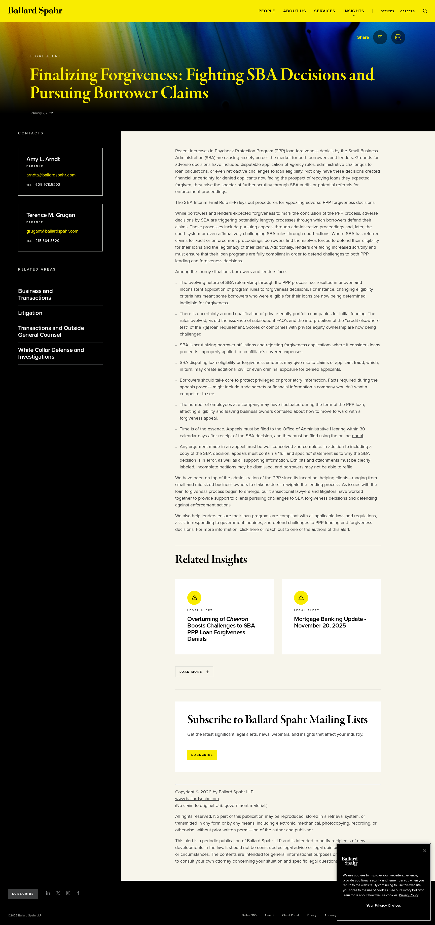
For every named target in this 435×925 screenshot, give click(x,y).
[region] (384, 882)
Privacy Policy (408, 895)
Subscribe (23, 894)
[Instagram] (68, 893)
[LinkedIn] (48, 893)
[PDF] (398, 37)
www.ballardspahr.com (197, 798)
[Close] (424, 850)
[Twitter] (58, 893)
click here (249, 529)
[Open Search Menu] (425, 11)
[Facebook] (78, 893)
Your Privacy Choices (384, 906)
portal (357, 435)
